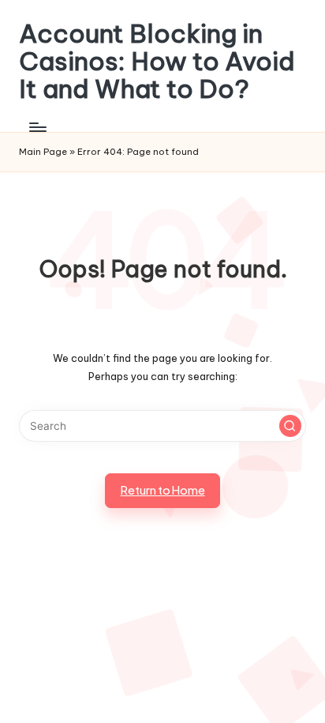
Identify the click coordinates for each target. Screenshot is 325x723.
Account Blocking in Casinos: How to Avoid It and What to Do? (157, 62)
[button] (290, 426)
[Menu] (37, 127)
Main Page (43, 151)
